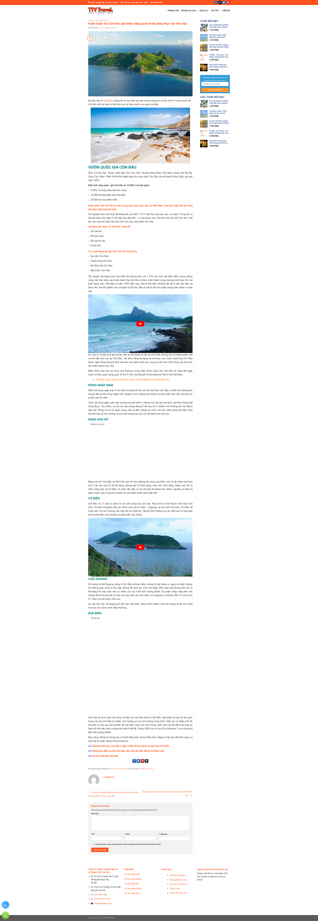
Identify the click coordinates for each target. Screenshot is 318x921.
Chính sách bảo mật (178, 893)
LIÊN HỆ (226, 10)
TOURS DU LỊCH (188, 10)
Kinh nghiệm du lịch (178, 880)
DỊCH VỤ (203, 10)
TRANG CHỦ (173, 10)
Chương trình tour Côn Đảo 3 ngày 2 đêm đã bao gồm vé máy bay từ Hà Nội (130, 746)
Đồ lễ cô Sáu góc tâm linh (105, 756)
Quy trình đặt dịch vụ (178, 884)
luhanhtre (112, 27)
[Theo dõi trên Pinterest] (228, 2)
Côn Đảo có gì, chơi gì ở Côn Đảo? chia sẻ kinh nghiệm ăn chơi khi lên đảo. (133, 379)
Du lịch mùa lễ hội (132, 893)
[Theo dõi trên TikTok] (220, 2)
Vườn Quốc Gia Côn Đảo (145, 769)
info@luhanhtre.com (102, 903)
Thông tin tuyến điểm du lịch (98, 20)
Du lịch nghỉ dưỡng (133, 879)
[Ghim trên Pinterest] (142, 761)
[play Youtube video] (140, 323)
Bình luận (95, 814)
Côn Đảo (108, 100)
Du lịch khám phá (132, 874)
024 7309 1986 (100, 894)
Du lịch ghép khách (133, 888)
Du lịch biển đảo (132, 884)
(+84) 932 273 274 (102, 899)
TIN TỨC (215, 10)
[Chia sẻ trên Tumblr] (146, 761)
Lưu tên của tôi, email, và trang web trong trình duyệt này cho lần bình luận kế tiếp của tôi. (128, 844)
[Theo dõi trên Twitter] (224, 2)
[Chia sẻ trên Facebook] (134, 761)
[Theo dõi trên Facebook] (216, 2)
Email (127, 834)
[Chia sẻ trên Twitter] (138, 761)
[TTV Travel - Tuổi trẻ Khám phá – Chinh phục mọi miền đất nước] (100, 10)
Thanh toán (174, 888)
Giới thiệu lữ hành (177, 875)
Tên (93, 834)
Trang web (163, 834)
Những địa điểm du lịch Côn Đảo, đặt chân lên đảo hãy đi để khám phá (128, 751)
